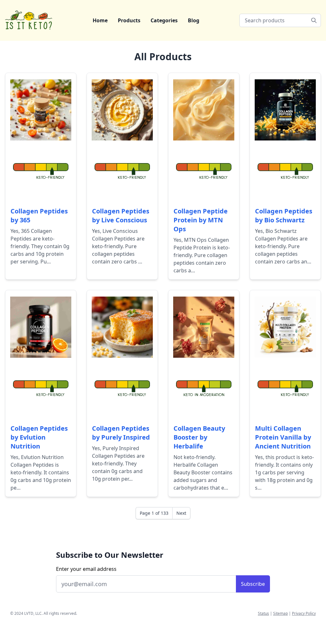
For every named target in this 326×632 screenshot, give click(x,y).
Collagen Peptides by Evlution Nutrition (39, 437)
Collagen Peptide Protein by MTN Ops (201, 220)
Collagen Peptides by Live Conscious (120, 215)
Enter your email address (86, 568)
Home (100, 20)
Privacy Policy (304, 613)
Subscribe (253, 583)
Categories (164, 20)
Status (263, 613)
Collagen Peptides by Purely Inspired (121, 433)
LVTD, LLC (33, 613)
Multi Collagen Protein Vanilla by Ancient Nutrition (283, 437)
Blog (193, 20)
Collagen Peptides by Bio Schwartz (283, 215)
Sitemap (280, 613)
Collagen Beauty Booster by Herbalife (199, 437)
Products (129, 20)
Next (181, 513)
